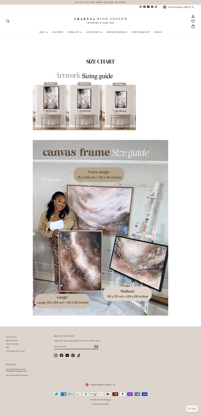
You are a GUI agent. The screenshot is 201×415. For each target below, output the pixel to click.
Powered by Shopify (100, 404)
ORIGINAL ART (73, 32)
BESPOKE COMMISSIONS (117, 32)
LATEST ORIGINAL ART (141, 32)
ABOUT (42, 32)
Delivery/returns (12, 340)
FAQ (7, 347)
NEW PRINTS (57, 32)
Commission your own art (15, 351)
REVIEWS (158, 32)
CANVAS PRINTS (93, 32)
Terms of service (12, 344)
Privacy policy (11, 337)
